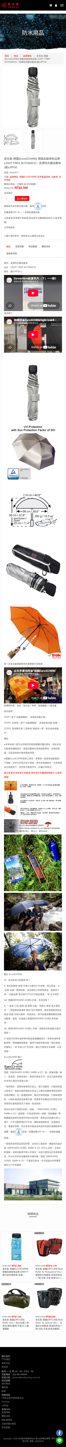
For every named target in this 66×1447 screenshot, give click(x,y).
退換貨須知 (11, 253)
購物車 (5, 1387)
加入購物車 (22, 198)
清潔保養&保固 (9, 1423)
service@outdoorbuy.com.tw (26, 1377)
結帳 (4, 1390)
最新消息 (6, 1362)
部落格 (5, 1366)
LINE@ (5, 1405)
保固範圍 (32, 246)
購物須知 (46, 246)
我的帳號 (6, 1383)
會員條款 (6, 1412)
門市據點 (6, 1359)
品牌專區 (27, 55)
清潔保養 (19, 246)
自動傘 (54, 176)
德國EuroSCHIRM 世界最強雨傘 (34, 176)
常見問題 (6, 1427)
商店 (16, 55)
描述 (8, 246)
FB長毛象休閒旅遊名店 (13, 1397)
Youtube (6, 1401)
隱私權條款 (7, 1419)
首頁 (7, 55)
